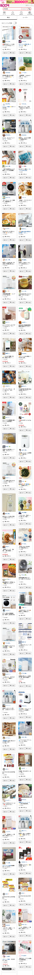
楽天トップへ (29, 5)
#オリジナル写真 (7, 865)
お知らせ (21, 13)
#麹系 (20, 802)
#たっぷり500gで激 (25, 170)
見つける (13, 13)
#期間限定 (5, 740)
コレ (6, 52)
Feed (4, 13)
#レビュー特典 (6, 106)
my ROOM (29, 13)
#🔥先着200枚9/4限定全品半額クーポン (25, 232)
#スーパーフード (26, 802)
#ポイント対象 (6, 959)
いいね (13, 52)
